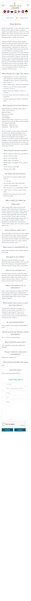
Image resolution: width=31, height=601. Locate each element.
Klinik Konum (9, 18)
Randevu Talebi (23, 18)
